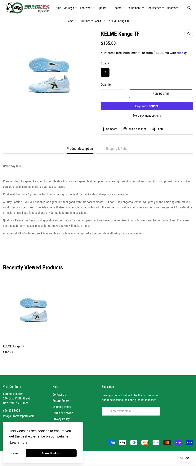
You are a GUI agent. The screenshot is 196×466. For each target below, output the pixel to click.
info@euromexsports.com (18, 416)
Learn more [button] (19, 442)
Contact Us (59, 394)
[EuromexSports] (28, 8)
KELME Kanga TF (13, 346)
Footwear (85, 8)
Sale (58, 8)
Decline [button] (14, 453)
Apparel (102, 8)
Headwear (173, 8)
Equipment (134, 8)
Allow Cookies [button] (51, 453)
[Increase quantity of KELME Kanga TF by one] (121, 93)
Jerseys (69, 8)
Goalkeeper (154, 8)
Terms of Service (62, 413)
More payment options (147, 115)
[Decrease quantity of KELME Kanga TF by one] (105, 93)
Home (69, 21)
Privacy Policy (61, 419)
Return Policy (60, 401)
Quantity (106, 84)
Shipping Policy (61, 407)
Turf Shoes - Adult (91, 21)
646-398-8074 (11, 410)
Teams (117, 8)
